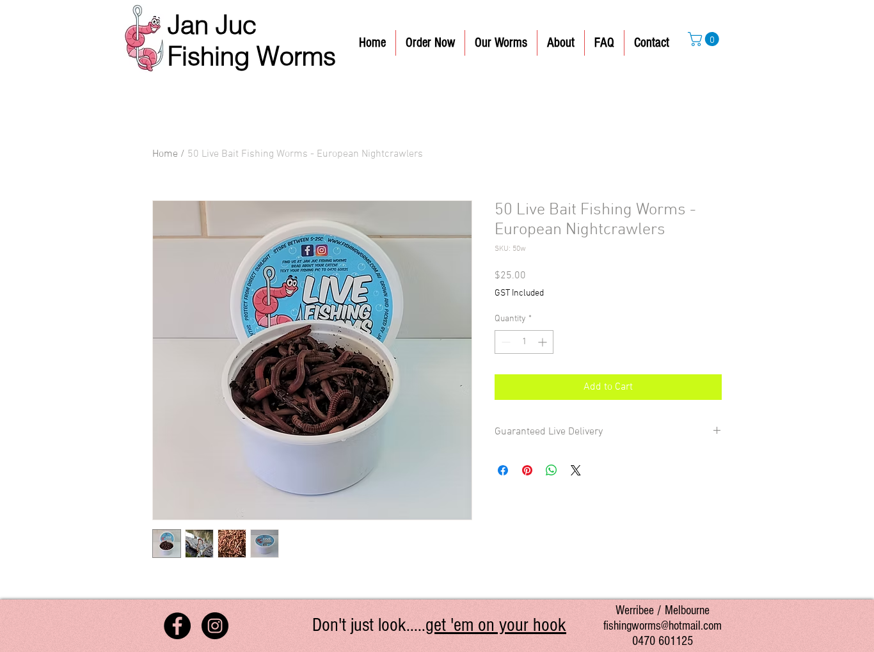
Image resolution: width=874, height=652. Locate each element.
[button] (705, 39)
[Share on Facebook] (503, 470)
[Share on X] (576, 470)
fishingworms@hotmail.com (662, 626)
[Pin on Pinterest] (527, 470)
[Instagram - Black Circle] (215, 625)
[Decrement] (504, 342)
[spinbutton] (524, 342)
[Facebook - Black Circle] (177, 625)
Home (165, 154)
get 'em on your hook (495, 625)
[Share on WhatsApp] (551, 470)
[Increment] (544, 342)
